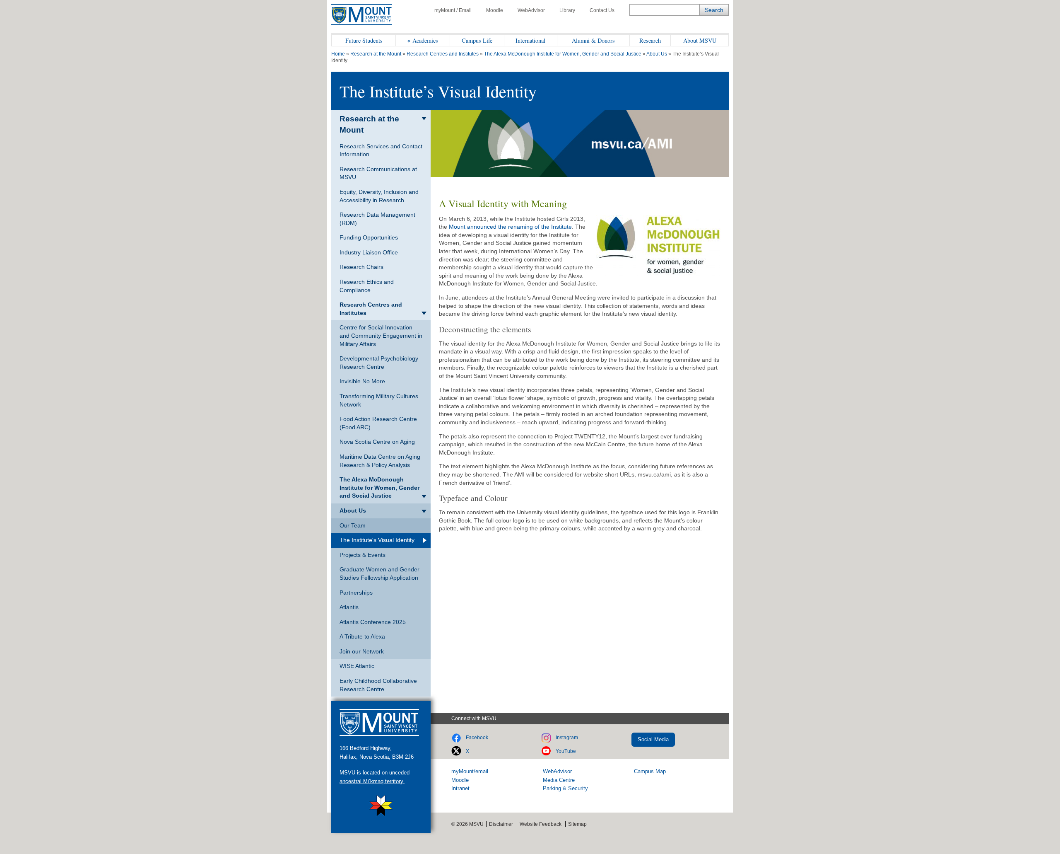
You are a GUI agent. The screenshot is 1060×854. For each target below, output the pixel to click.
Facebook (477, 737)
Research (650, 40)
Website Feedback (540, 824)
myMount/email (469, 771)
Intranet (460, 788)
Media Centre (559, 780)
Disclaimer (501, 824)
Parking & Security (565, 788)
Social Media (653, 739)
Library (567, 10)
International (530, 40)
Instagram (567, 737)
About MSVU (699, 40)
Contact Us (602, 10)
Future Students (364, 40)
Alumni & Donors (593, 40)
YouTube (566, 751)
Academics (425, 40)
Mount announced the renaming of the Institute (509, 226)
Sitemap (577, 824)
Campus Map (650, 771)
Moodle (494, 10)
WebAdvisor (531, 10)
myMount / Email (453, 10)
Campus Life (477, 40)
